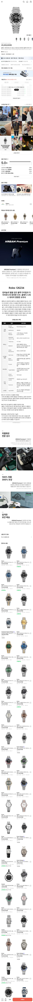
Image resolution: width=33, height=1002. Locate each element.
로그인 (16, 89)
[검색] (23, 1)
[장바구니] (30, 1)
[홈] (27, 1)
